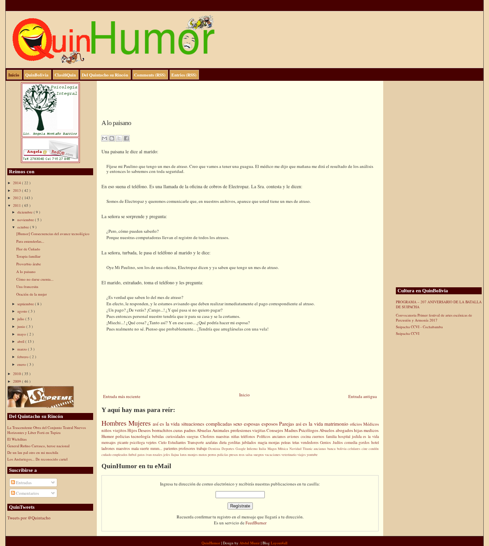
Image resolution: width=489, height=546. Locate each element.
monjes (193, 454)
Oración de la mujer (31, 294)
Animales (221, 430)
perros (212, 454)
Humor (108, 436)
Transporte (196, 442)
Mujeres (140, 423)
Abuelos (327, 430)
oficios (356, 424)
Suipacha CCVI (407, 333)
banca (332, 448)
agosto (22, 311)
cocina (306, 436)
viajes (302, 454)
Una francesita (27, 286)
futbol (132, 454)
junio (21, 326)
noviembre (26, 219)
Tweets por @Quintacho (29, 518)
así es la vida (167, 423)
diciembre (25, 211)
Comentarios (27, 493)
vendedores (310, 442)
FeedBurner (255, 523)
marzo (22, 348)
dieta (223, 442)
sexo (238, 423)
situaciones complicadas (207, 423)
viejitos (120, 430)
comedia (351, 442)
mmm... (157, 448)
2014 (17, 182)
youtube (312, 454)
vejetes (152, 442)
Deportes (229, 448)
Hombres (114, 423)
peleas (286, 442)
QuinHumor (211, 542)
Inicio (244, 395)
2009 (17, 381)
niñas (236, 436)
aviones (294, 436)
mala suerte (140, 448)
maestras (223, 436)
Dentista (215, 448)
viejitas (259, 430)
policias (123, 436)
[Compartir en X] (119, 138)
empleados (120, 454)
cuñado (106, 454)
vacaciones (273, 454)
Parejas (287, 423)
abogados (345, 430)
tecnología (141, 436)
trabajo (203, 448)
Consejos (275, 430)
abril (21, 341)
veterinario (289, 454)
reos (242, 454)
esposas (252, 423)
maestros (123, 448)
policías (223, 454)
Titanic (308, 448)
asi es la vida (310, 423)
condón (374, 448)
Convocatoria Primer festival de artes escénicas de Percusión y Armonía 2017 (434, 318)
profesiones (241, 430)
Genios (326, 442)
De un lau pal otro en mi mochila (32, 452)
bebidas (159, 436)
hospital (345, 436)
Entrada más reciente (121, 396)
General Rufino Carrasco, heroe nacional (38, 445)
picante (123, 442)
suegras (193, 436)
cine (365, 448)
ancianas (320, 448)
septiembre (26, 303)
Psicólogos (309, 430)
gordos (365, 442)
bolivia (342, 448)
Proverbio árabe (28, 263)
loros (184, 454)
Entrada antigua (362, 396)
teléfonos (249, 436)
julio (21, 318)
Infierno (253, 448)
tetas (296, 442)
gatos (141, 454)
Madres (291, 430)
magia (263, 442)
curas (178, 430)
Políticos (264, 436)
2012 (17, 197)
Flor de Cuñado (28, 248)
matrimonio (337, 423)
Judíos (338, 442)
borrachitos (162, 430)
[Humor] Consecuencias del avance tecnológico (52, 233)
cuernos (319, 436)
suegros (259, 454)
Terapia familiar (28, 256)
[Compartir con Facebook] (126, 138)
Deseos (145, 430)
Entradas (23, 482)
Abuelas (204, 430)
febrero (23, 356)
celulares (355, 448)
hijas (359, 430)
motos (203, 454)
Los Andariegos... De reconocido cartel (37, 459)
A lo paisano (26, 271)
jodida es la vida (365, 436)
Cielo (163, 442)
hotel (375, 442)
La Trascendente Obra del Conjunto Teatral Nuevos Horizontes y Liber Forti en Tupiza (46, 430)
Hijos (132, 430)
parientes (171, 448)
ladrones (108, 448)
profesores (188, 448)
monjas (274, 442)
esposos (270, 423)
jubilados (249, 442)
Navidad (296, 448)
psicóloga (138, 442)
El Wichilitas (17, 439)
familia (332, 436)
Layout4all (279, 542)
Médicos (371, 424)
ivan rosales (154, 454)
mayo (22, 334)
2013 (17, 190)
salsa (249, 454)
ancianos (279, 436)
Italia (263, 448)
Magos (272, 448)
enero (22, 364)
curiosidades (176, 436)
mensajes (109, 442)
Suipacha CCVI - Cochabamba (419, 326)
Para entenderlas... (30, 241)
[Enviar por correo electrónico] (104, 138)
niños (106, 430)
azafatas (212, 442)
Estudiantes (177, 442)
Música (283, 448)
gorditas (235, 442)
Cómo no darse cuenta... (35, 279)
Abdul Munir (250, 542)
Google (241, 448)
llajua (175, 454)
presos (234, 454)
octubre (23, 226)
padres (190, 430)
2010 (17, 373)
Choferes (208, 436)
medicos (371, 430)
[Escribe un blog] (111, 138)
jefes (167, 454)
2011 (17, 205)
